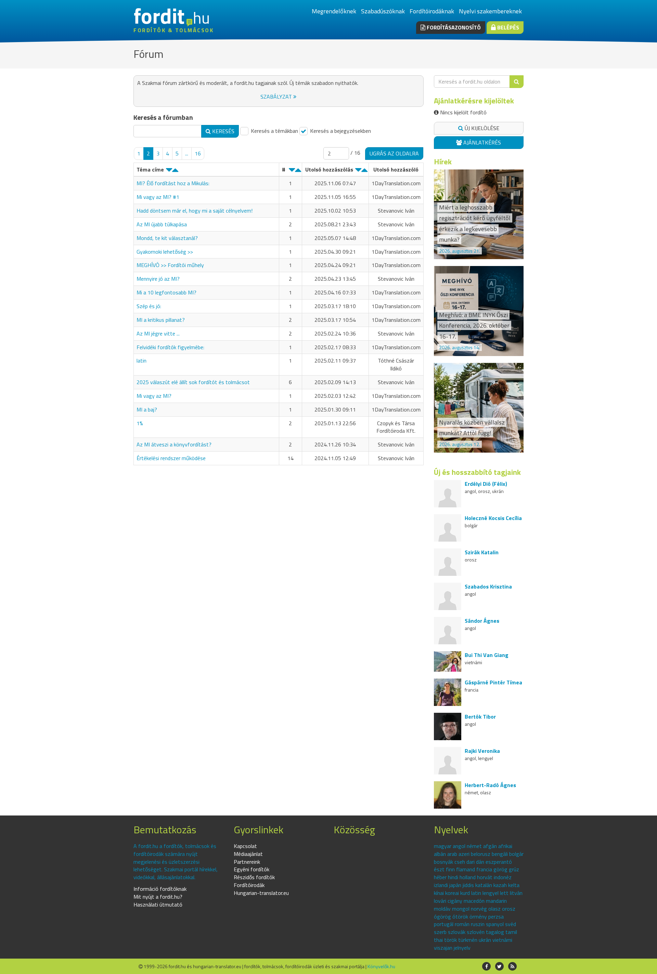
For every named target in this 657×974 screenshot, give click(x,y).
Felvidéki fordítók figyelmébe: (170, 347)
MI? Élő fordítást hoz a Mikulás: (173, 183)
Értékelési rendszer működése (171, 458)
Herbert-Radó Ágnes (490, 785)
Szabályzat (276, 96)
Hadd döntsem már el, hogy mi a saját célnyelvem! (195, 210)
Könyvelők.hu (381, 966)
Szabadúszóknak (383, 11)
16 (198, 153)
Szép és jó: (149, 306)
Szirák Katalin (482, 552)
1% (140, 423)
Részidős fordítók (254, 877)
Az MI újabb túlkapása (162, 224)
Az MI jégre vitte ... (158, 333)
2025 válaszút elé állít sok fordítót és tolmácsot (193, 382)
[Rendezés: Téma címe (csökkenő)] (169, 171)
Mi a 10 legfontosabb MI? (166, 292)
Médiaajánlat (248, 854)
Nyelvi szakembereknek (490, 11)
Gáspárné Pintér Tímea (493, 682)
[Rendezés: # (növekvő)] (298, 171)
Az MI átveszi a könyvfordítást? (174, 444)
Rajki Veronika (482, 751)
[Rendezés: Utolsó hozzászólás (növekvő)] (364, 171)
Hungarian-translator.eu (261, 893)
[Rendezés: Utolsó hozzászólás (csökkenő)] (358, 171)
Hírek (443, 161)
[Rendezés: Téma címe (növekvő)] (175, 171)
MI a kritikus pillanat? (161, 320)
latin (141, 360)
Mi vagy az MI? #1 (158, 197)
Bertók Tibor (480, 716)
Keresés (222, 131)
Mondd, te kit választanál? (167, 238)
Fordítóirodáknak (432, 11)
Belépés (507, 27)
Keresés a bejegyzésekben (340, 131)
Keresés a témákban (273, 131)
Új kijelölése (481, 128)
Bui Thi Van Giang (486, 655)
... (186, 153)
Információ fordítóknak (159, 889)
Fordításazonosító (453, 27)
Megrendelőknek (334, 11)
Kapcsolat (245, 846)
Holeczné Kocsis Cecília (493, 518)
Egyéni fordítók (251, 869)
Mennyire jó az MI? (158, 279)
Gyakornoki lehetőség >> (165, 252)
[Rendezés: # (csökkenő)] (292, 171)
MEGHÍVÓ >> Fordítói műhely (170, 265)
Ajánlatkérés (481, 142)
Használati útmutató (157, 904)
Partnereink (247, 862)
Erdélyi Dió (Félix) (486, 484)
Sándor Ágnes (482, 621)
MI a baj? (147, 409)
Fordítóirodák (249, 885)
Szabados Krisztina (488, 586)
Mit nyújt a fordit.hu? (157, 897)
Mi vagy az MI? (154, 396)
